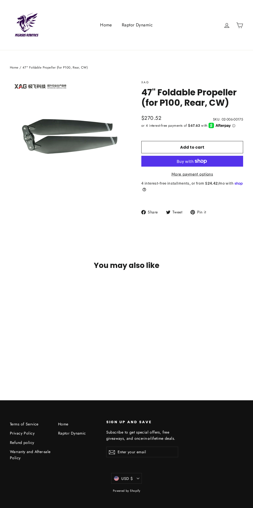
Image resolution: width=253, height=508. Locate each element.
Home (106, 25)
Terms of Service (24, 424)
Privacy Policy (22, 433)
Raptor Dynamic (137, 25)
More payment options (192, 174)
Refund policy (22, 442)
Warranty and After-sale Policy (30, 455)
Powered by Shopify (126, 491)
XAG (145, 82)
